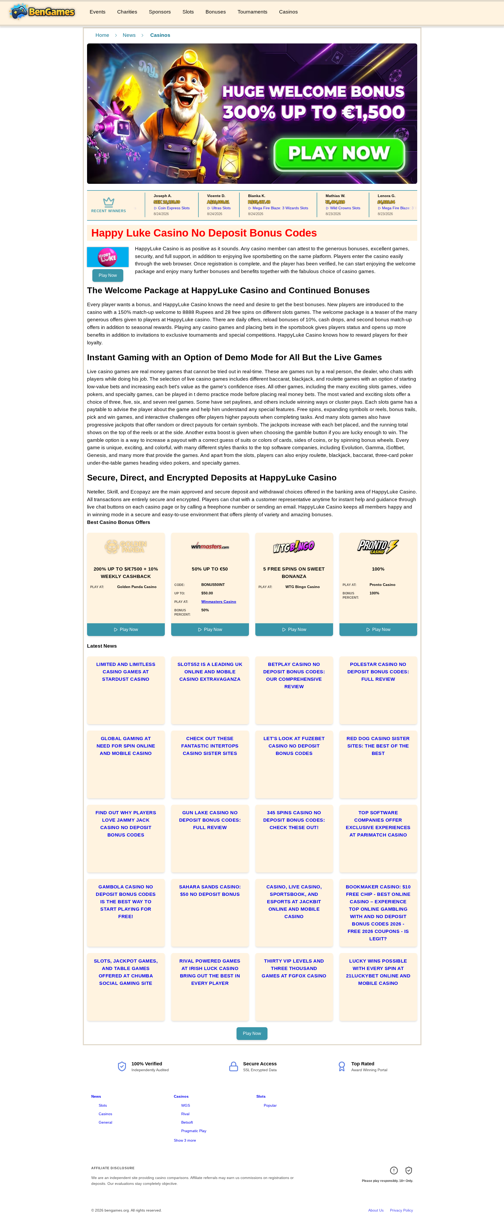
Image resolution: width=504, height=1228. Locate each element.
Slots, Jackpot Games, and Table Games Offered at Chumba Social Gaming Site (126, 972)
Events (98, 12)
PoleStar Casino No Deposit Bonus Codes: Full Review (378, 672)
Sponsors (160, 12)
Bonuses (216, 12)
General (105, 1122)
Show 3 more (185, 1140)
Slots (188, 12)
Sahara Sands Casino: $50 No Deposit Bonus (210, 890)
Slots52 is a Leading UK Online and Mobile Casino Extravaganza (210, 672)
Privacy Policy (401, 1210)
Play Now (108, 275)
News (129, 35)
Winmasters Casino (218, 601)
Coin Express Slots (161, 208)
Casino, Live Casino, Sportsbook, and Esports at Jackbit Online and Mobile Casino (294, 901)
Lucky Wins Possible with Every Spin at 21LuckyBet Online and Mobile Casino (378, 972)
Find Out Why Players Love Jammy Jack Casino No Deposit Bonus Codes (126, 824)
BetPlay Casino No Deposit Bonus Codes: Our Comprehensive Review (294, 675)
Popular (270, 1105)
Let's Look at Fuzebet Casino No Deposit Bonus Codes (294, 746)
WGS (185, 1105)
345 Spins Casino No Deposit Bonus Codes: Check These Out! (294, 820)
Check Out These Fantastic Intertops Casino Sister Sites (210, 746)
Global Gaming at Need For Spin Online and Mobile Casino (126, 746)
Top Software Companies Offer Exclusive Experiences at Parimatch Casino (378, 824)
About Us (376, 1210)
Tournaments (252, 12)
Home (102, 35)
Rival (185, 1114)
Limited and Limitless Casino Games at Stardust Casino (125, 672)
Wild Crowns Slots (332, 208)
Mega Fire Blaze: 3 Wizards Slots (267, 208)
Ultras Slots (208, 208)
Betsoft (187, 1122)
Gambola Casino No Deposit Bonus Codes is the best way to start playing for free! (126, 901)
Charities (127, 12)
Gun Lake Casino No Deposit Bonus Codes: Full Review (210, 820)
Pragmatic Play (193, 1131)
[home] (43, 21)
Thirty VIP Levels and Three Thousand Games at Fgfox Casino (294, 968)
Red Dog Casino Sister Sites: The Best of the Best (378, 746)
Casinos (288, 12)
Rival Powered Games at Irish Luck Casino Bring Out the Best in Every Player (209, 972)
